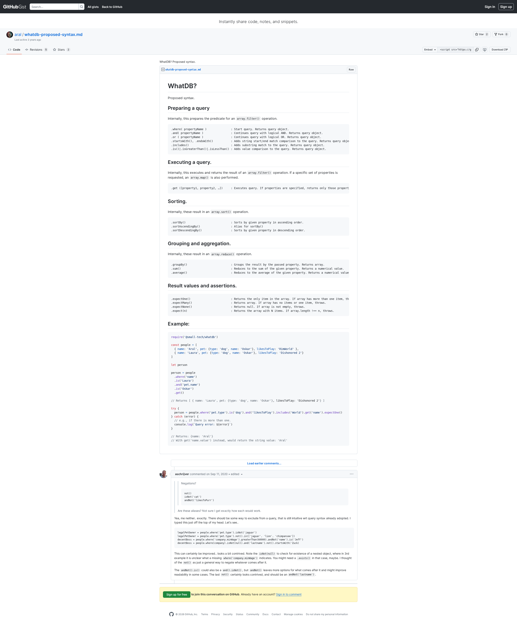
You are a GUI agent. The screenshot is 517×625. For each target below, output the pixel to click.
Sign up (506, 7)
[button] (476, 49)
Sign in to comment (289, 594)
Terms (204, 614)
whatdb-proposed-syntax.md (53, 34)
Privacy (215, 614)
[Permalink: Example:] (165, 324)
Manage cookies (293, 614)
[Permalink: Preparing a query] (165, 108)
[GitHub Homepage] (171, 614)
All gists (93, 6)
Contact (276, 614)
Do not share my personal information (327, 614)
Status (239, 614)
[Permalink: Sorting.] (165, 201)
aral (18, 34)
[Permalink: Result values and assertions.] (165, 286)
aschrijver (182, 474)
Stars (63, 49)
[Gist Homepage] (14, 6)
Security (228, 614)
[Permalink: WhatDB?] (165, 86)
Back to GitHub (112, 6)
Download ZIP (500, 49)
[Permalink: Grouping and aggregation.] (165, 243)
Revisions (38, 49)
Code (16, 49)
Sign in (490, 7)
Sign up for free (176, 594)
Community (252, 614)
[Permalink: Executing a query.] (165, 162)
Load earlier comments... (264, 463)
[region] (258, 264)
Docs (265, 614)
